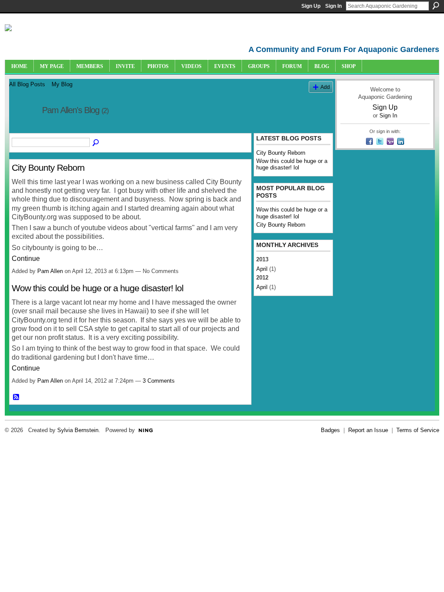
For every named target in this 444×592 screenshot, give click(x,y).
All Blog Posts (27, 84)
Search (435, 6)
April (262, 269)
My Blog (62, 84)
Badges (330, 430)
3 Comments (159, 380)
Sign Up (310, 6)
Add (325, 87)
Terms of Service (417, 430)
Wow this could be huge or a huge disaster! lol (97, 288)
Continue (26, 258)
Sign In (333, 6)
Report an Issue (368, 430)
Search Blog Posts (96, 143)
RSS (16, 397)
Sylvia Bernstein (77, 430)
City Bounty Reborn (48, 167)
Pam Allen (50, 271)
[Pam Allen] (23, 129)
